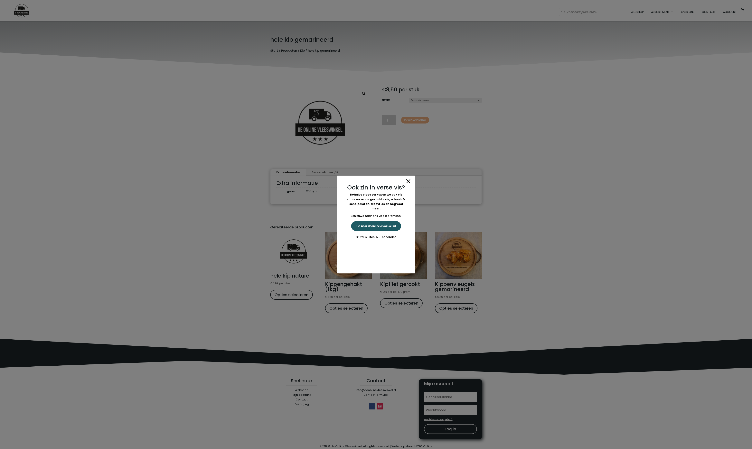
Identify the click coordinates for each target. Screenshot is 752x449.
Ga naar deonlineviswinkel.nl (376, 226)
